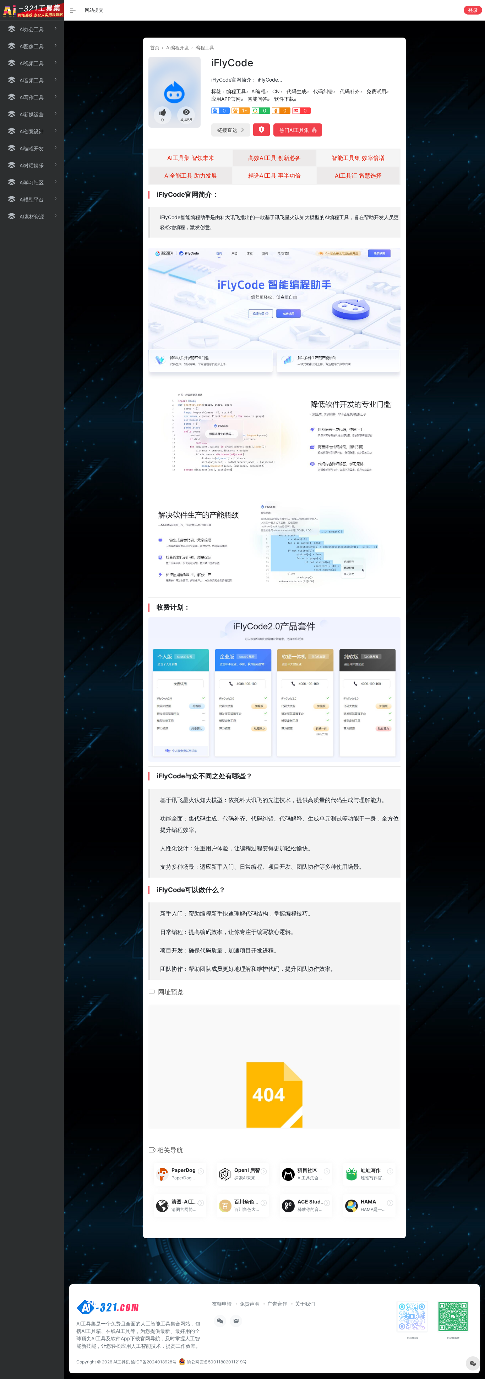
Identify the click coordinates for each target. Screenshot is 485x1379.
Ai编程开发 (177, 47)
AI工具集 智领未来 (190, 157)
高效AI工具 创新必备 (274, 157)
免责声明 (250, 1304)
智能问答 (257, 99)
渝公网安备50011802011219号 (216, 1361)
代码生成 (296, 91)
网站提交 (94, 10)
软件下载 (284, 99)
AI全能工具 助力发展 (190, 175)
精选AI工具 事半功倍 (274, 175)
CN (276, 91)
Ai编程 (258, 91)
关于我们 (305, 1304)
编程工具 (205, 47)
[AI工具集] (108, 1309)
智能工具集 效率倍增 (358, 157)
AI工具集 (121, 1361)
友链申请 (222, 1304)
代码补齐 (350, 91)
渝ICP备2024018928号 (153, 1361)
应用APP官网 (226, 99)
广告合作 (277, 1304)
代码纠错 (323, 91)
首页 (154, 47)
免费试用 (376, 91)
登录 (473, 10)
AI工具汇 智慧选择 (358, 175)
